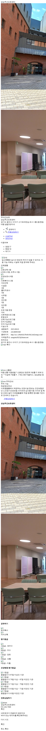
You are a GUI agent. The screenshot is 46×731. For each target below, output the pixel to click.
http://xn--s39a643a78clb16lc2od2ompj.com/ (26, 335)
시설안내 (9, 236)
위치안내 (9, 238)
